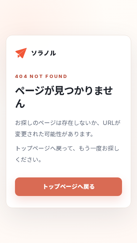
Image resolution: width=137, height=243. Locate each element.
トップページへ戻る (68, 186)
